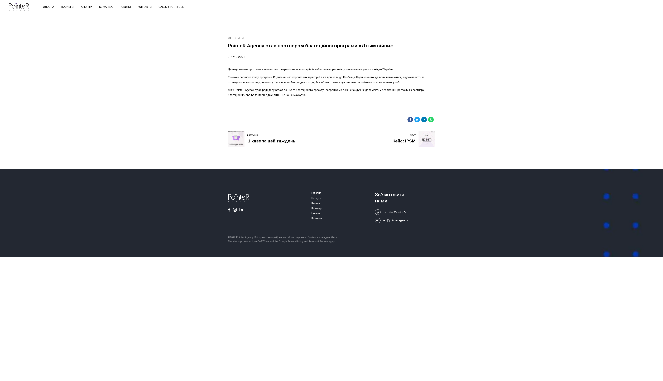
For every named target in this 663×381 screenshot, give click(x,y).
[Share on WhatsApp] (431, 119)
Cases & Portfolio (171, 6)
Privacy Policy (295, 241)
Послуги (67, 6)
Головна (47, 6)
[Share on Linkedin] (424, 119)
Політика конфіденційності (323, 237)
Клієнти (86, 6)
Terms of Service (318, 241)
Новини (125, 6)
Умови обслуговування (292, 237)
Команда (106, 6)
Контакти (145, 6)
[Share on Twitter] (417, 119)
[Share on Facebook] (410, 119)
